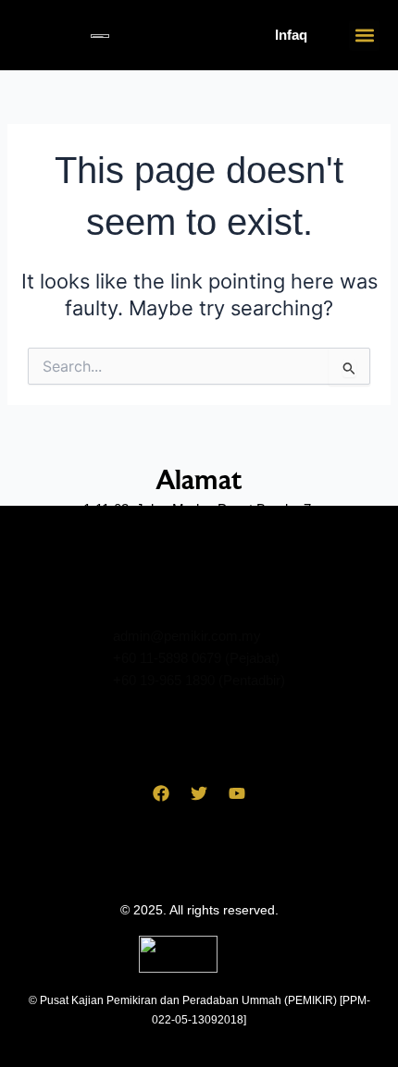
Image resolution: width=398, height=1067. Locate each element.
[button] (364, 35)
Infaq (291, 35)
